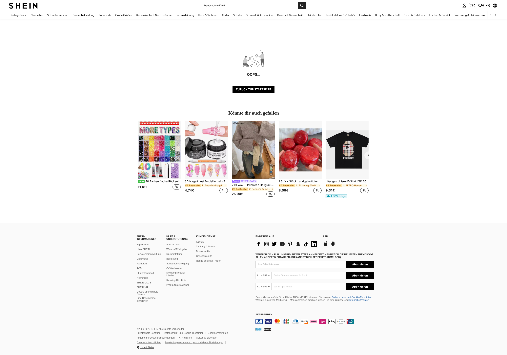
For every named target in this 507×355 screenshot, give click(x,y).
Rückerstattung (174, 254)
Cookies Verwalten (218, 333)
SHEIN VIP (142, 287)
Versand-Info (173, 244)
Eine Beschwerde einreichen (146, 299)
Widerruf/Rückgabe (176, 249)
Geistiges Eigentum (206, 337)
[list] (287, 244)
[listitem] (159, 159)
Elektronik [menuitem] (365, 15)
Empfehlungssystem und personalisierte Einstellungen (194, 342)
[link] (472, 5)
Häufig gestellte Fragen (208, 260)
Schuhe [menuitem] (237, 15)
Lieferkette (142, 258)
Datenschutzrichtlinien (149, 342)
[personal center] (464, 5)
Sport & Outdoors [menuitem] (414, 15)
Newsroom (142, 278)
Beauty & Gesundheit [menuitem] (290, 15)
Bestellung (172, 258)
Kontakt (200, 241)
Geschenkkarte (204, 256)
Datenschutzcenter (358, 300)
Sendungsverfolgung (177, 263)
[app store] (325, 245)
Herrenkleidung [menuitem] (184, 15)
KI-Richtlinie (185, 337)
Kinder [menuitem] (225, 15)
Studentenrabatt (145, 273)
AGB (139, 268)
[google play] (333, 245)
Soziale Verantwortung (149, 254)
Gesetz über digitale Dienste (147, 293)
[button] (488, 5)
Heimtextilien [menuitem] (314, 15)
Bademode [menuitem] (104, 15)
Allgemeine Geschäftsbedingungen (156, 337)
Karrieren (142, 263)
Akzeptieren (263, 314)
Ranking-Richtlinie (176, 280)
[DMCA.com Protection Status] (267, 329)
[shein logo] (23, 5)
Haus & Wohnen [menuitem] (207, 15)
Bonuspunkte (203, 251)
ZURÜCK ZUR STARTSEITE (253, 89)
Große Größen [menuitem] (123, 15)
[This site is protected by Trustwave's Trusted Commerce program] (258, 329)
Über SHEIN (143, 249)
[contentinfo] (314, 321)
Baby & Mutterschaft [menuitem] (387, 15)
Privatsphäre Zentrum (148, 333)
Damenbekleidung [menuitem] (83, 15)
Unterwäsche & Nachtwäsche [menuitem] (154, 15)
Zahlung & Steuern (206, 246)
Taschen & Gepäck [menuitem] (440, 15)
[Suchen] (302, 5)
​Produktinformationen (178, 285)
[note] (336, 196)
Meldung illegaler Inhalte (175, 274)
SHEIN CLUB (144, 282)
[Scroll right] (495, 15)
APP (325, 236)
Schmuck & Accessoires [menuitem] (259, 15)
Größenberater (174, 268)
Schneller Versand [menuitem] (58, 15)
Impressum (143, 244)
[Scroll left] (490, 15)
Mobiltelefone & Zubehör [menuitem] (340, 15)
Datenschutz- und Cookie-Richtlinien (352, 297)
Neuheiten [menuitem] (37, 15)
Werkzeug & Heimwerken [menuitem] (470, 15)
